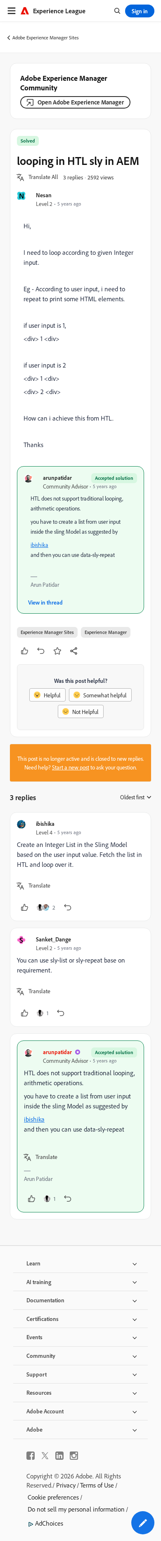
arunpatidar (57, 477)
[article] (80, 866)
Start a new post (70, 767)
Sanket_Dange (53, 939)
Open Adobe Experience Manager (81, 102)
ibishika (39, 544)
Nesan (44, 194)
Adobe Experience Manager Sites (45, 37)
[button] (43, 177)
